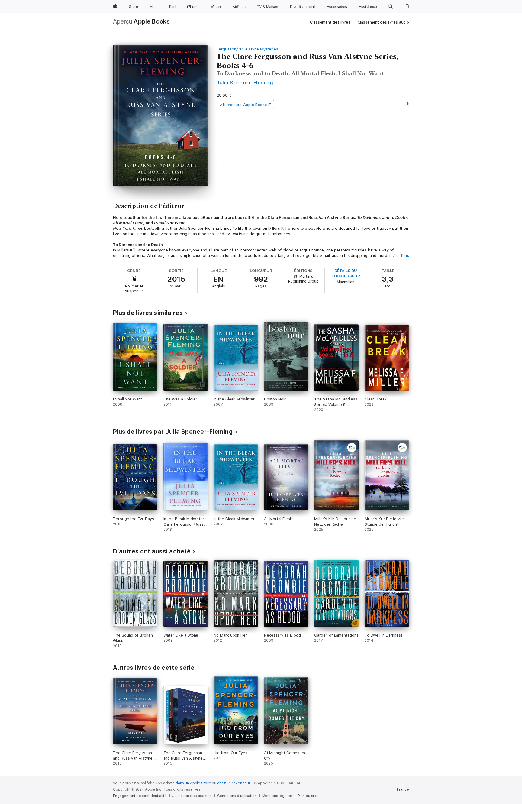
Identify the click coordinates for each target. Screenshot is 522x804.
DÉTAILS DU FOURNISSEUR (345, 273)
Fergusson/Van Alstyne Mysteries (247, 49)
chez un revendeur (233, 783)
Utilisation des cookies (191, 796)
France (403, 789)
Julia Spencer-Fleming (245, 82)
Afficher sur (243, 104)
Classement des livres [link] (330, 22)
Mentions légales (277, 796)
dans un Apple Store (193, 783)
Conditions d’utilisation (237, 796)
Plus (405, 255)
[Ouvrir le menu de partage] (407, 104)
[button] (390, 6)
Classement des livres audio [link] (383, 22)
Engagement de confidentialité (140, 796)
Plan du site (308, 796)
